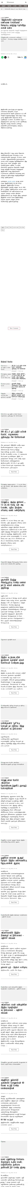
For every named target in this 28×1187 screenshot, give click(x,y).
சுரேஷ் (3, 1034)
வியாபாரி (20, 743)
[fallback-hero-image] (6, 368)
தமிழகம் (3, 6)
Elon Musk (22, 227)
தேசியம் (9, 6)
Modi (11, 227)
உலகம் (15, 6)
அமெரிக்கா (4, 957)
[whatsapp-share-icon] (2, 58)
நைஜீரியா (7, 1101)
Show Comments (14, 328)
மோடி (3, 230)
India (7, 227)
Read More (14, 472)
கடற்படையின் (10, 673)
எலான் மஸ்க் (11, 181)
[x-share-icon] (5, 58)
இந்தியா (3, 227)
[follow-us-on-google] (25, 57)
